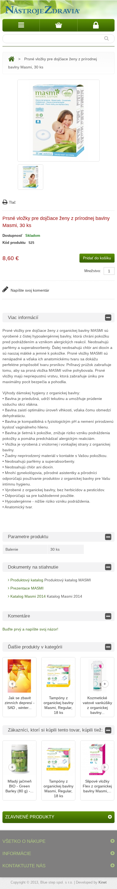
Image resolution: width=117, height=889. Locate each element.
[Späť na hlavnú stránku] (11, 59)
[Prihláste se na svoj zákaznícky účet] (96, 25)
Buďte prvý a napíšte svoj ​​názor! (30, 629)
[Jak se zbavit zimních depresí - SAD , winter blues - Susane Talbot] (19, 676)
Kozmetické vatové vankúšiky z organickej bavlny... (97, 705)
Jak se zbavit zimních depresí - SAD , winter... (20, 703)
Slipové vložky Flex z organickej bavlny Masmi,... (97, 786)
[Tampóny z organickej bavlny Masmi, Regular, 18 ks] (58, 676)
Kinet (102, 882)
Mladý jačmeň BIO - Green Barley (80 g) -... (19, 786)
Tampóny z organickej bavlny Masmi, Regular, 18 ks (58, 705)
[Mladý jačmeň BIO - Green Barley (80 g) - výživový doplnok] (19, 759)
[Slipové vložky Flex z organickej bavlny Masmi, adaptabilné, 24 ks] (97, 759)
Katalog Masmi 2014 (27, 596)
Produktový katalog (26, 580)
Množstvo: (92, 271)
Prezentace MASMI (26, 588)
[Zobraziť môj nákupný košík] (58, 25)
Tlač (12, 202)
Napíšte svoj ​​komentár (29, 290)
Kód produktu (14, 243)
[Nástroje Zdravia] (42, 9)
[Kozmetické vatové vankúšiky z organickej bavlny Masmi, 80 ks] (97, 676)
